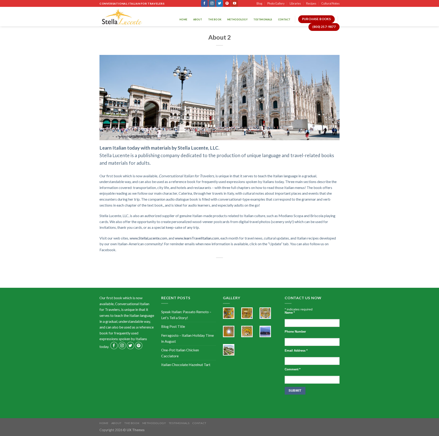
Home (183, 19)
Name (290, 312)
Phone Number (295, 331)
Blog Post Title (173, 326)
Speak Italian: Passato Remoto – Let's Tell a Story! (186, 315)
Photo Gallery (276, 3)
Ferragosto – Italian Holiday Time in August (187, 338)
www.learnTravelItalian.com (197, 238)
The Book (214, 19)
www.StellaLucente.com (148, 238)
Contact (284, 19)
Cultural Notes (330, 3)
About (197, 19)
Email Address (296, 350)
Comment (292, 369)
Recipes (311, 3)
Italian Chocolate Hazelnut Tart (185, 364)
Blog (259, 3)
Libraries (295, 3)
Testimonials (262, 19)
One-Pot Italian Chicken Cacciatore (180, 353)
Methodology (237, 19)
